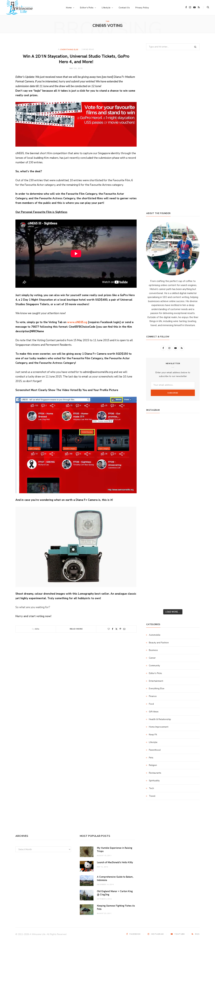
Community (154, 665)
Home (69, 7)
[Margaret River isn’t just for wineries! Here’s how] (191, 467)
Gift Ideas (153, 711)
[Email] (124, 629)
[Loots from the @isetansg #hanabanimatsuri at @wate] (155, 498)
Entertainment (156, 680)
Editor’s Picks (86, 7)
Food (151, 703)
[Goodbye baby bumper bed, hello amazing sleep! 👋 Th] (155, 519)
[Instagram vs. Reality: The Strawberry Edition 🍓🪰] (155, 456)
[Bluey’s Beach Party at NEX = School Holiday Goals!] (173, 508)
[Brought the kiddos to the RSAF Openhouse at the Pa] (155, 602)
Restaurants (155, 772)
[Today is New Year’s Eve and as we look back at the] (173, 560)
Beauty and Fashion (159, 642)
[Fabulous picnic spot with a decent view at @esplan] (173, 487)
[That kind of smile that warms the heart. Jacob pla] (191, 591)
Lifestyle (153, 742)
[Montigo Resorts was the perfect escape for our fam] (155, 529)
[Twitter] (116, 629)
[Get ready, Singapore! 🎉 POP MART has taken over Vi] (191, 477)
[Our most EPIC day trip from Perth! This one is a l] (173, 467)
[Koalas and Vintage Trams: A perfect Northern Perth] (191, 446)
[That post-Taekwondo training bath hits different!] (173, 498)
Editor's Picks (155, 673)
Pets (151, 757)
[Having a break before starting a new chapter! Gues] (155, 560)
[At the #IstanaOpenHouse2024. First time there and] (155, 539)
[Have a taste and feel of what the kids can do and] (191, 560)
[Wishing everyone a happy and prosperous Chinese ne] (173, 436)
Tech (151, 788)
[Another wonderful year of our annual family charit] (155, 436)
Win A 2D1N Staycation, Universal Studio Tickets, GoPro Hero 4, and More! (76, 58)
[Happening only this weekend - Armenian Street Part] (173, 550)
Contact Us (124, 7)
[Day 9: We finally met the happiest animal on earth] (173, 477)
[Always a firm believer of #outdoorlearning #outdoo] (191, 425)
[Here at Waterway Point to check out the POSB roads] (191, 436)
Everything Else (69, 49)
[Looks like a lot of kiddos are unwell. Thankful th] (191, 570)
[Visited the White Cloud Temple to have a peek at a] (155, 581)
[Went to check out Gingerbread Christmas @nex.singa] (173, 570)
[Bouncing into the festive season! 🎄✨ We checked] (191, 456)
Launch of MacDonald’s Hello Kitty (115, 862)
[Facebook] (112, 629)
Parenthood (155, 749)
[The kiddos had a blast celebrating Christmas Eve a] (155, 446)
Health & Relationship (160, 719)
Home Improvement (158, 726)
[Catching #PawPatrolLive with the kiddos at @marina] (191, 519)
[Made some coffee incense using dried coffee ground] (155, 550)
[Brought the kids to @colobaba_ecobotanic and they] (155, 570)
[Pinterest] (120, 629)
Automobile (154, 634)
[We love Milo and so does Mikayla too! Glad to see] (155, 591)
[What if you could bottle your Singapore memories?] (191, 487)
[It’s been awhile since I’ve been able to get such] (191, 539)
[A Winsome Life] (19, 7)
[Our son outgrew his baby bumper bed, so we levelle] (173, 519)
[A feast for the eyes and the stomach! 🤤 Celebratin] (191, 508)
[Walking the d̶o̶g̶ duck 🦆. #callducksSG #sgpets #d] (191, 498)
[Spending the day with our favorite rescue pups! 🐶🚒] (173, 456)
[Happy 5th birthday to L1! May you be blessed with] (155, 508)
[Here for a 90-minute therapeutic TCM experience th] (173, 529)
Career (152, 657)
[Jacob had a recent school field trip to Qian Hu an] (173, 591)
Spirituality (154, 780)
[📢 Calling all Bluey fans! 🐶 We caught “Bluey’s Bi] (173, 539)
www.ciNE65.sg (77, 322)
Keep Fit (153, 734)
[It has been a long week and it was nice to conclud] (191, 550)
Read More (76, 629)
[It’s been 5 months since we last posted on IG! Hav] (191, 529)
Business (153, 650)
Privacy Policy (142, 7)
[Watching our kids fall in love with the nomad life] (155, 467)
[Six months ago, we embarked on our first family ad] (155, 487)
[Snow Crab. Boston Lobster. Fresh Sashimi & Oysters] (155, 425)
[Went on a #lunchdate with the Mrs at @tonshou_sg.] (173, 446)
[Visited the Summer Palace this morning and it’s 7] (173, 581)
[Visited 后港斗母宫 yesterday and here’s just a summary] (191, 581)
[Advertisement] (173, 182)
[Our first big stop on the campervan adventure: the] (155, 477)
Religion (153, 765)
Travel (152, 795)
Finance (153, 696)
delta (37, 629)
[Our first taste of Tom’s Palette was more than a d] (173, 425)
